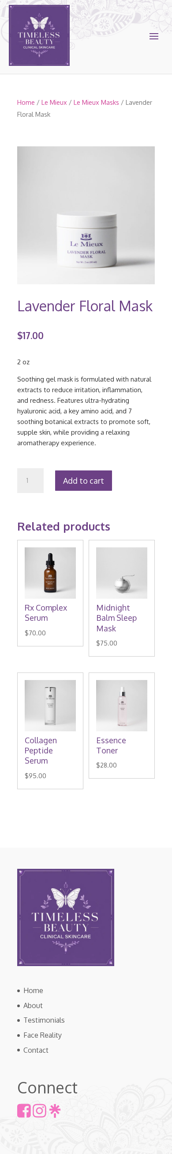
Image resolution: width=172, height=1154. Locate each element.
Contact (36, 1050)
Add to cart (83, 480)
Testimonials (44, 1020)
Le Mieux (54, 102)
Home (26, 102)
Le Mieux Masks (96, 102)
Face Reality (42, 1035)
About (33, 1005)
